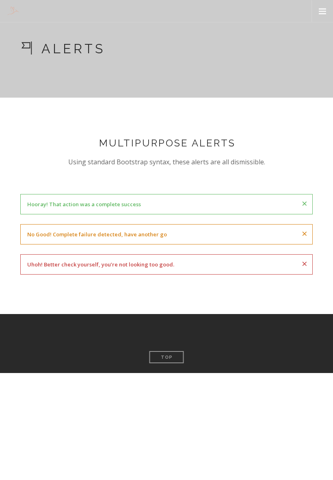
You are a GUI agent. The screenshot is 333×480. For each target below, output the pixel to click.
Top (167, 357)
